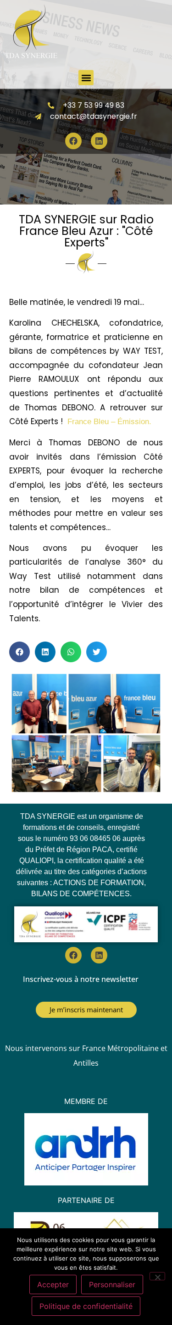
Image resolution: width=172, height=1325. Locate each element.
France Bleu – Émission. (109, 421)
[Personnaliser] (157, 1276)
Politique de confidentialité (86, 1306)
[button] (86, 77)
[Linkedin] (99, 141)
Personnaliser (112, 1284)
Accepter (53, 1284)
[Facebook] (73, 141)
